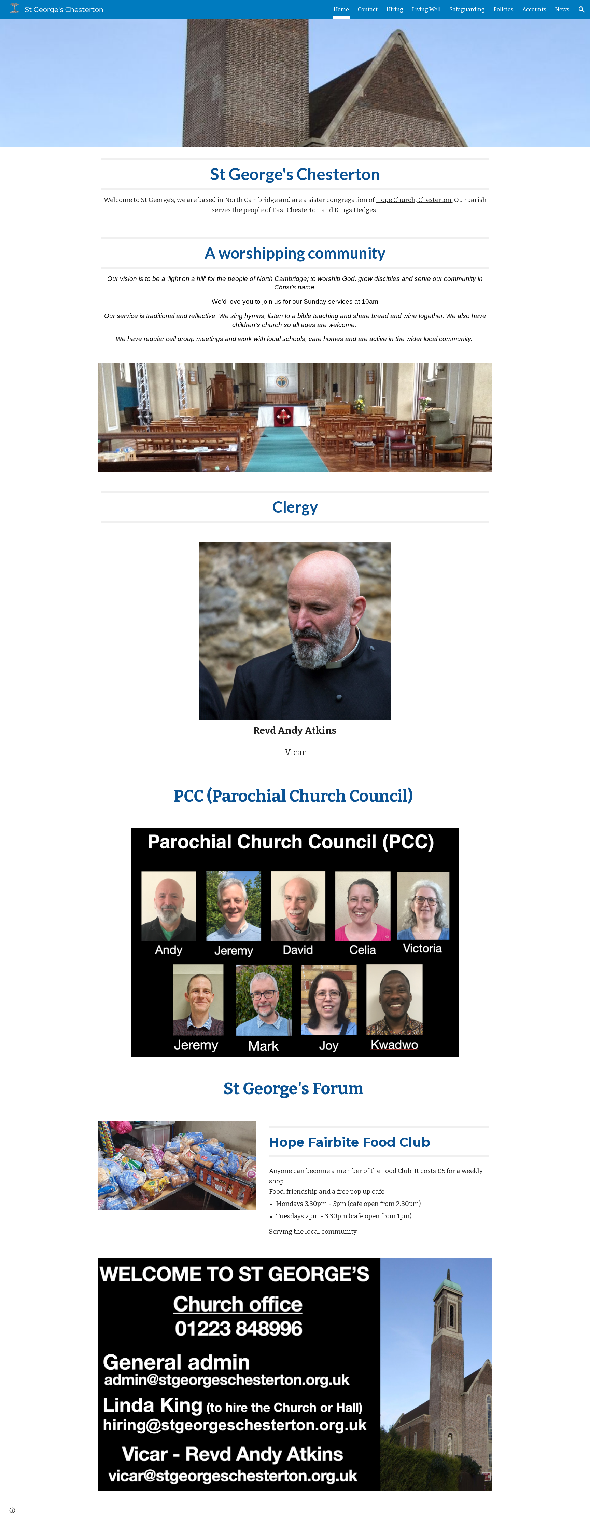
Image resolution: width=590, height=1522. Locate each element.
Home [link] (341, 9)
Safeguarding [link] (467, 9)
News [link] (562, 9)
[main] (295, 186)
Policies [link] (504, 9)
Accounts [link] (534, 9)
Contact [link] (368, 9)
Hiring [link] (395, 9)
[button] (582, 9)
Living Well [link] (426, 9)
